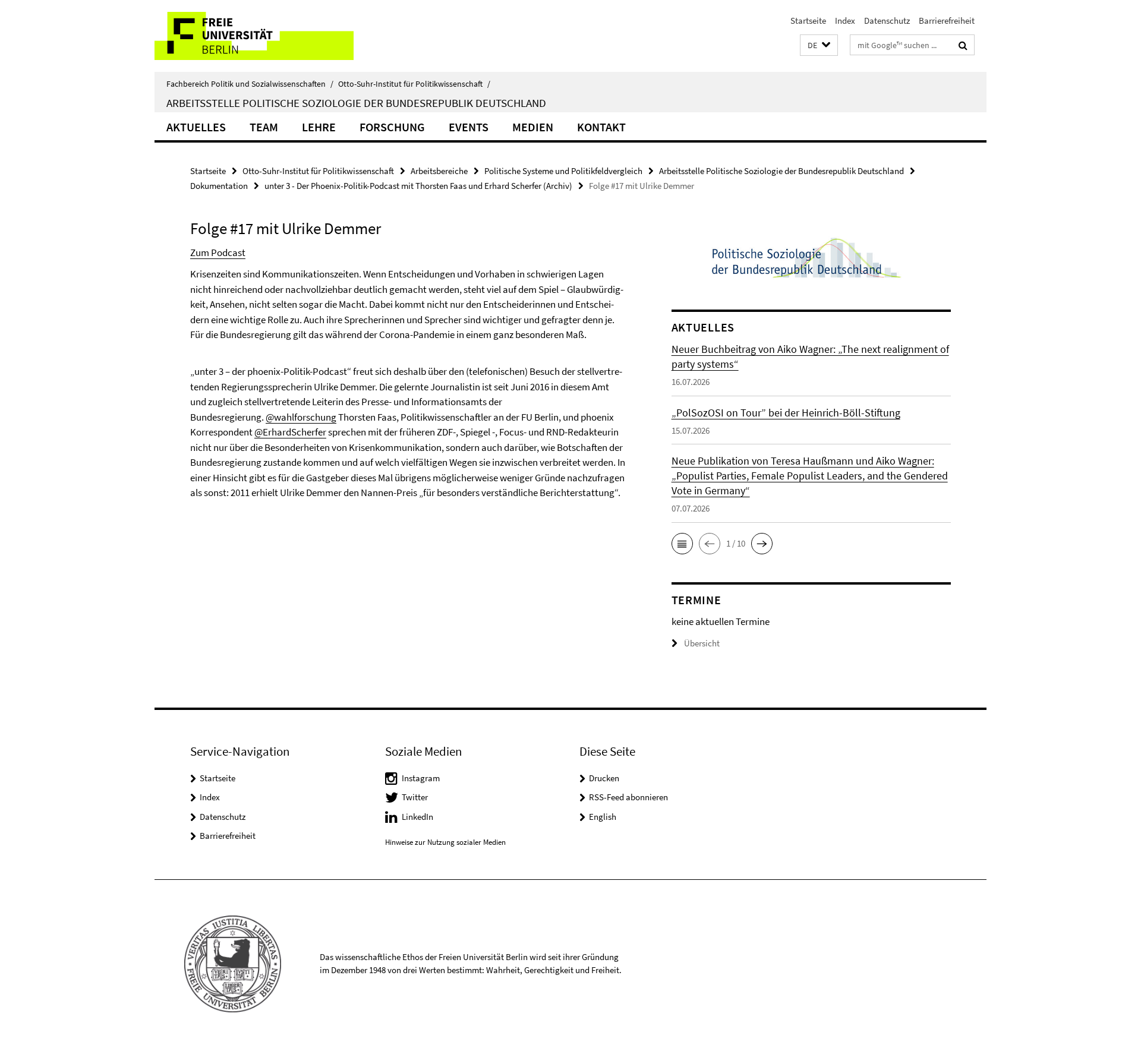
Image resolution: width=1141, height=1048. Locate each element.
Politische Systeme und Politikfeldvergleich (563, 170)
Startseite (808, 20)
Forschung (392, 126)
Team (264, 126)
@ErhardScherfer (290, 431)
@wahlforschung (301, 417)
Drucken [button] (604, 778)
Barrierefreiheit (947, 20)
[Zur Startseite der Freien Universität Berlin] (254, 36)
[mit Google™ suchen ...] (963, 45)
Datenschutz (887, 20)
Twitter (415, 797)
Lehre (319, 126)
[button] (819, 45)
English (602, 816)
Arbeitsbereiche (439, 170)
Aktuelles (196, 126)
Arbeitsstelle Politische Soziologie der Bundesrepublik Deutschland (356, 103)
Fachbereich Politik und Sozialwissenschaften (249, 84)
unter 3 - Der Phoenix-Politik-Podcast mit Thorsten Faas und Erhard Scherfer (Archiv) (418, 185)
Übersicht (702, 643)
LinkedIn (417, 816)
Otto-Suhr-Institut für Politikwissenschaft (414, 84)
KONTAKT (601, 126)
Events (468, 126)
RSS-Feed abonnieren (628, 797)
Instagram (421, 778)
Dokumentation (219, 185)
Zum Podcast (217, 252)
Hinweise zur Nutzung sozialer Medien (445, 842)
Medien (532, 126)
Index (845, 20)
